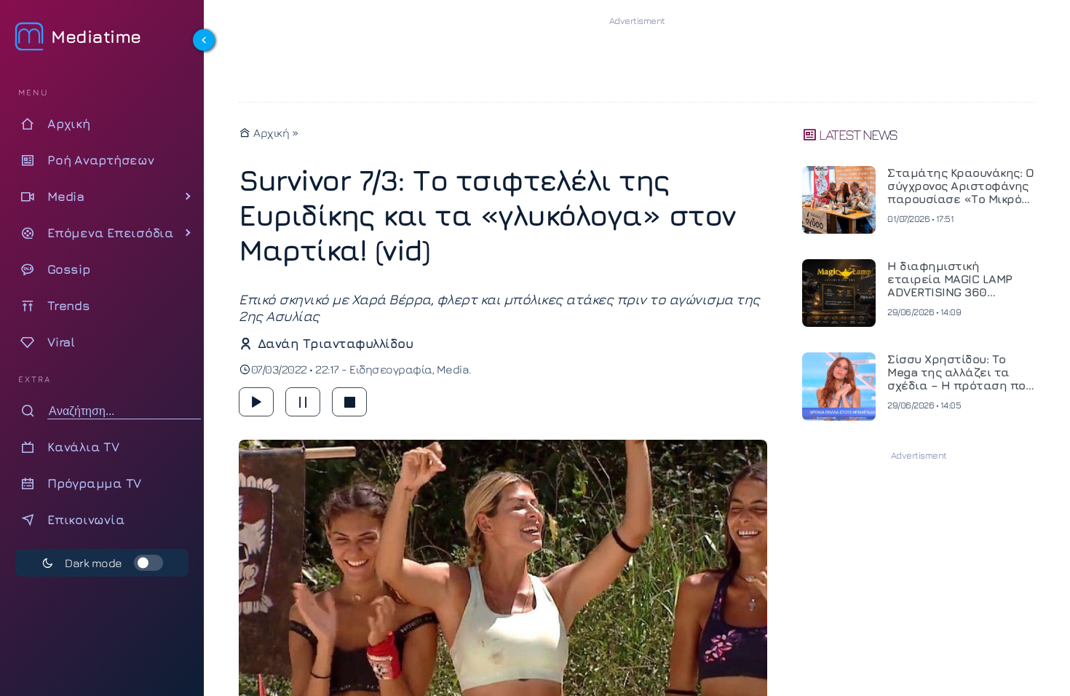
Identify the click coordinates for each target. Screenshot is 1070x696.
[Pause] (302, 401)
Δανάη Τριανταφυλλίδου (335, 343)
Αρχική (270, 132)
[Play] (256, 401)
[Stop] (349, 401)
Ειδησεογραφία (390, 369)
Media (453, 369)
